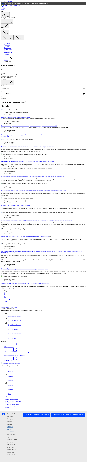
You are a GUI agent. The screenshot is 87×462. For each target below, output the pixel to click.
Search (2, 11)
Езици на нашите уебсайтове (12, 401)
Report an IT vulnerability (11, 399)
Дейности (7, 45)
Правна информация (10, 406)
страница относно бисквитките (11, 429)
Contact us (7, 397)
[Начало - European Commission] (10, 5)
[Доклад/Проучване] (11, 77)
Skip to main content (6, 1)
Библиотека (7, 48)
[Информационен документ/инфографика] (11, 75)
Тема (2, 96)
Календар (7, 51)
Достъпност (7, 407)
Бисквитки (7, 402)
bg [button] (5, 9)
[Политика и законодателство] (11, 76)
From (2, 85)
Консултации (8, 52)
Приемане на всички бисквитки (37, 415)
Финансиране (8, 49)
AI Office (6, 54)
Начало (6, 42)
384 (5, 297)
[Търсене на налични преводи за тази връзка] (50, 236)
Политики (7, 43)
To (1, 91)
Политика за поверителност (12, 404)
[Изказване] (11, 79)
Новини (6, 46)
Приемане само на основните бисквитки (68, 415)
